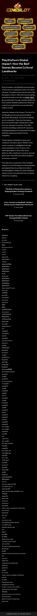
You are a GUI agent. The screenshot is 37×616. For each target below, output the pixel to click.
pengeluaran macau (8, 584)
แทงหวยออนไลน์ (7, 477)
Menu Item (5, 601)
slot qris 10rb (6, 544)
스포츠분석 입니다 (7, 486)
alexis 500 (5, 498)
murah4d (11, 40)
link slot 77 (5, 465)
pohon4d (4, 343)
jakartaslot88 (6, 489)
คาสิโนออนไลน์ (6, 314)
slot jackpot (5, 312)
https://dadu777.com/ (8, 288)
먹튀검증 (4, 493)
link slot (4, 238)
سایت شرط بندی (6, 520)
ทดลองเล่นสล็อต (6, 264)
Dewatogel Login (7, 582)
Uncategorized (10, 81)
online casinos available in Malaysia (13, 575)
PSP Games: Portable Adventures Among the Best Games (18, 217)
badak (4, 412)
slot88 (4, 551)
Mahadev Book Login (8, 527)
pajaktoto (5, 474)
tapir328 (4, 434)
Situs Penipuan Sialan (8, 371)
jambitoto (5, 565)
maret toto (5, 438)
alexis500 (5, 496)
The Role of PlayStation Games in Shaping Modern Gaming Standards (18, 190)
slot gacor (5, 300)
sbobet (4, 336)
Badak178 (5, 350)
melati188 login (6, 453)
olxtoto (26, 40)
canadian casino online (9, 541)
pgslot (4, 532)
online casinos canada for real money (13, 508)
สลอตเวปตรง (5, 259)
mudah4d (26, 34)
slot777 (4, 249)
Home (10, 21)
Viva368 (4, 580)
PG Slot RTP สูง (6, 242)
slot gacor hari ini (7, 247)
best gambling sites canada (10, 522)
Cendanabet (25, 21)
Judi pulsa (10, 34)
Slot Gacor (5, 503)
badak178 (5, 331)
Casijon (4, 261)
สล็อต (3, 245)
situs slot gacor (6, 596)
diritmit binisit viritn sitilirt (9, 589)
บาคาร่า (4, 481)
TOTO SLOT (5, 460)
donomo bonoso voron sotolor (11, 594)
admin (7, 78)
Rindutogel (5, 548)
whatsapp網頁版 (7, 369)
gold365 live (5, 357)
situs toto (5, 290)
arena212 (4, 324)
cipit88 (4, 345)
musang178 (5, 297)
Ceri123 (4, 355)
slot (3, 328)
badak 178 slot (6, 326)
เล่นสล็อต (4, 293)
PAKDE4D (5, 235)
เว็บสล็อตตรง (5, 283)
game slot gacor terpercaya (10, 599)
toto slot (4, 558)
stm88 (4, 472)
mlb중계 (4, 393)
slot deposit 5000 (7, 443)
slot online (5, 458)
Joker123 (29, 27)
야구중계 (4, 536)
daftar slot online (11, 27)
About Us (18, 46)
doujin (4, 273)
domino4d (5, 276)
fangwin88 (5, 321)
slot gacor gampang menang (11, 546)
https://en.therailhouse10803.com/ (12, 491)
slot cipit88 (5, 426)
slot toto (4, 240)
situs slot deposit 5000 (9, 484)
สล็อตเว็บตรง (5, 266)
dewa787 (5, 295)
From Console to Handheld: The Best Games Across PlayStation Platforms (18, 203)
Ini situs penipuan (7, 381)
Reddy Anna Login (7, 539)
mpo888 (4, 534)
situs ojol (4, 515)
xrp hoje (4, 419)
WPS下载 (4, 362)
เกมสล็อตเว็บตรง (6, 309)
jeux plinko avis (6, 450)
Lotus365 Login (6, 525)
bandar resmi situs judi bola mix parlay (13, 553)
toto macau (5, 510)
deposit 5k (5, 257)
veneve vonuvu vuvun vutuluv (11, 587)
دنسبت (4, 517)
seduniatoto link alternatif (10, 563)
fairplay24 (5, 513)
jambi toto (5, 560)
